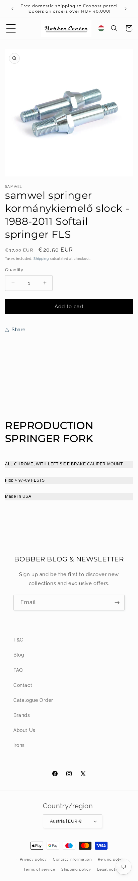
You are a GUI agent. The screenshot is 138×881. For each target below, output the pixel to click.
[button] (11, 28)
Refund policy (111, 859)
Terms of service (39, 869)
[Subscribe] (117, 602)
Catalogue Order (33, 700)
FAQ (18, 670)
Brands (21, 715)
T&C (18, 639)
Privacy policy (33, 859)
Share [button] (18, 329)
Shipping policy (76, 869)
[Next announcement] (125, 8)
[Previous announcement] (12, 8)
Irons (19, 745)
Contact (22, 685)
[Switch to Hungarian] (101, 28)
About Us (24, 730)
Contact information (72, 859)
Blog (18, 654)
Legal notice (109, 869)
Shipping (41, 259)
